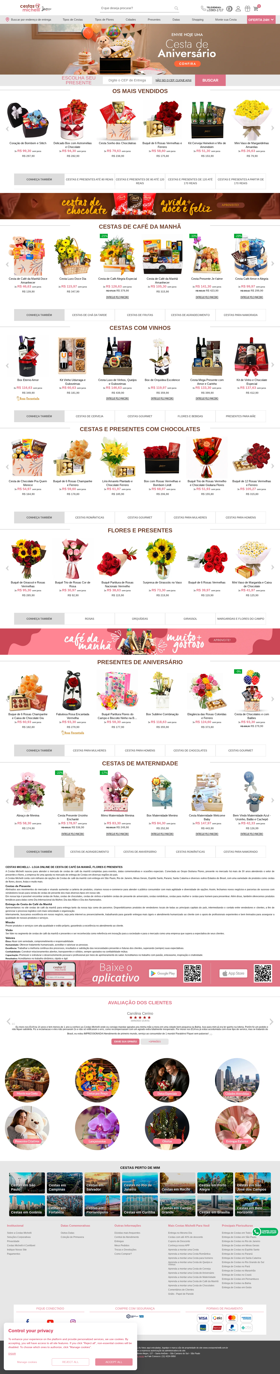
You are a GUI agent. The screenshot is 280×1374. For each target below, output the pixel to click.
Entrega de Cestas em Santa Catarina (241, 1258)
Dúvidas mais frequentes (127, 1233)
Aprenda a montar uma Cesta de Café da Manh (193, 1281)
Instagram (73, 1322)
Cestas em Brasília (214, 1212)
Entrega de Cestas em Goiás (237, 1287)
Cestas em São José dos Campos (251, 1187)
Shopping (197, 19)
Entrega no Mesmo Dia (180, 1233)
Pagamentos (13, 1254)
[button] (137, 72)
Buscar (210, 80)
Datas (176, 19)
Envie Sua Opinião (125, 1041)
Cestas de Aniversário (140, 851)
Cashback (229, 9)
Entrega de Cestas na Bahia (236, 1283)
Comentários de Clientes (181, 1289)
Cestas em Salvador (95, 1187)
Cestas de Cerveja (89, 416)
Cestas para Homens (241, 517)
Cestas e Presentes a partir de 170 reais (241, 181)
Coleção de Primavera (72, 1237)
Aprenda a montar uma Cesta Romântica (189, 1254)
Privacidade (13, 1241)
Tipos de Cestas (73, 19)
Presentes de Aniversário (140, 662)
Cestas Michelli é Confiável (21, 1245)
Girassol (190, 618)
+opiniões (155, 1041)
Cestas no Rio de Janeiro (138, 1187)
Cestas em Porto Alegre (212, 1187)
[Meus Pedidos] (247, 9)
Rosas (89, 618)
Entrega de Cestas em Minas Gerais (240, 1245)
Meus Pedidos (121, 1245)
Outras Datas (67, 1233)
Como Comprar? (123, 1254)
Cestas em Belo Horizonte (249, 1210)
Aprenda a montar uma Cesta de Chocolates (191, 1285)
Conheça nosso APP (179, 1245)
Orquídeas (140, 618)
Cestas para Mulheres (190, 517)
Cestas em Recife (176, 1189)
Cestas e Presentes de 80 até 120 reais (140, 181)
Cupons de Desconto (179, 1241)
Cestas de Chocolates (190, 750)
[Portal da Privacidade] (135, 1318)
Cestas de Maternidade (140, 763)
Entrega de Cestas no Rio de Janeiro (241, 1241)
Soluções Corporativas (19, 1237)
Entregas (119, 1241)
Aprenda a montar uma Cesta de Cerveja (189, 1268)
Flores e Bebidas (190, 416)
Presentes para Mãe (241, 416)
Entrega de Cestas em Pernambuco (240, 1279)
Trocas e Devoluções (125, 1249)
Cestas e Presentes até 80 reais (89, 179)
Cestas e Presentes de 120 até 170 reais (190, 181)
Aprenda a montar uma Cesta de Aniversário (191, 1273)
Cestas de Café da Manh (140, 226)
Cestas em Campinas (57, 1187)
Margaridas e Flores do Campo (240, 618)
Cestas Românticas (89, 517)
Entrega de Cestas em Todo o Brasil (240, 1233)
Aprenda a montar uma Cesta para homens (190, 1258)
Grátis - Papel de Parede (181, 1294)
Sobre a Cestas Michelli (19, 1233)
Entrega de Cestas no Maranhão (239, 1270)
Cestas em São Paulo (23, 1187)
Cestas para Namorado (241, 851)
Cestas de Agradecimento (190, 315)
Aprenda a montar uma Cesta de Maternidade (192, 1277)
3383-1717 (215, 9)
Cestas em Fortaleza (57, 1210)
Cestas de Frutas (140, 315)
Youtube (50, 1322)
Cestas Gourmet (140, 416)
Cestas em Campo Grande (176, 1210)
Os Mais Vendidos (140, 91)
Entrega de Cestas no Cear (236, 1275)
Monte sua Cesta (226, 19)
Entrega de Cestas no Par (236, 1266)
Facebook (27, 1322)
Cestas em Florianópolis (97, 1210)
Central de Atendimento (126, 1237)
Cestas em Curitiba (139, 1212)
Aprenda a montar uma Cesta (183, 1249)
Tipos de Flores (104, 19)
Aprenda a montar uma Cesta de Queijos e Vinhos (190, 1263)
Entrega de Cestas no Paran (237, 1254)
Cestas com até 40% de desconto (185, 1237)
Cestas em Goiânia (26, 1212)
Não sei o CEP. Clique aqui (173, 80)
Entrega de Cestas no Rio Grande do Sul (243, 1262)
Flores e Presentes (140, 530)
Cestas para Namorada (241, 315)
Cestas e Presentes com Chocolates (140, 429)
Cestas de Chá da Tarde (89, 315)
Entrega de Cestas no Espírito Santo (240, 1249)
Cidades (131, 19)
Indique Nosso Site (17, 1249)
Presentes (154, 19)
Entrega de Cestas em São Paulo (239, 1237)
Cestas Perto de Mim (140, 1168)
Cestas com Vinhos (140, 328)
